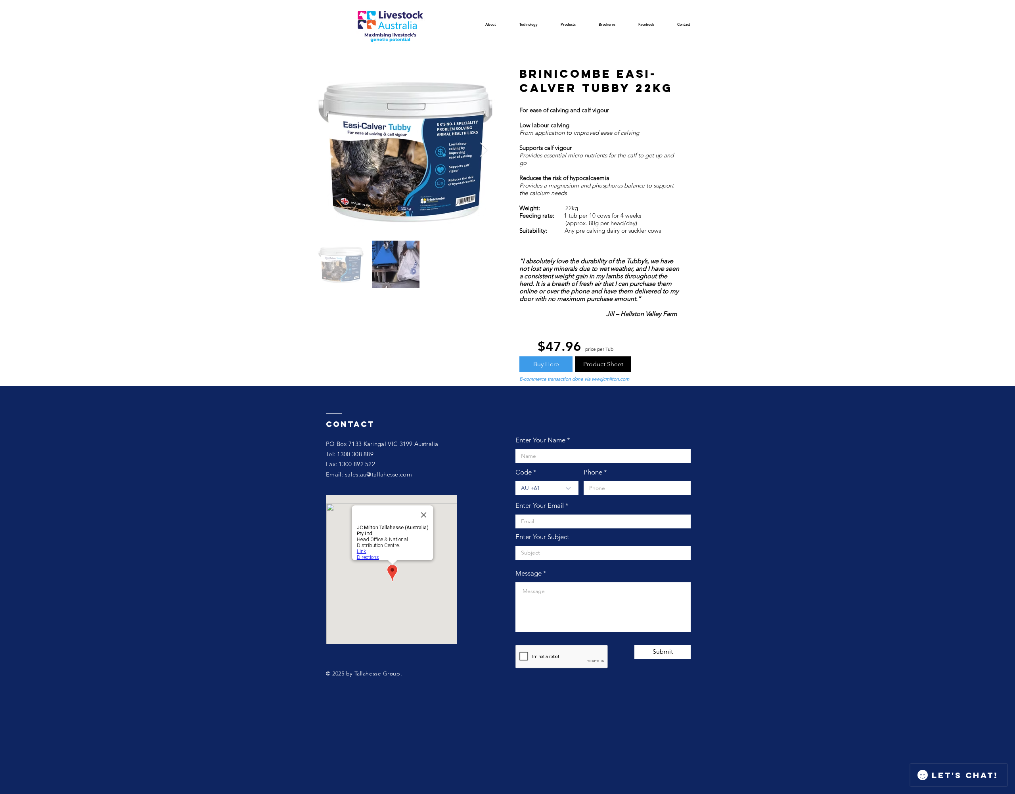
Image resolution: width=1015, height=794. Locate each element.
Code (523, 472)
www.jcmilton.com (610, 379)
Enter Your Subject (542, 537)
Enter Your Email (539, 505)
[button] (528, 26)
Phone (593, 472)
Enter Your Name (540, 440)
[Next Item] (483, 150)
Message (528, 573)
